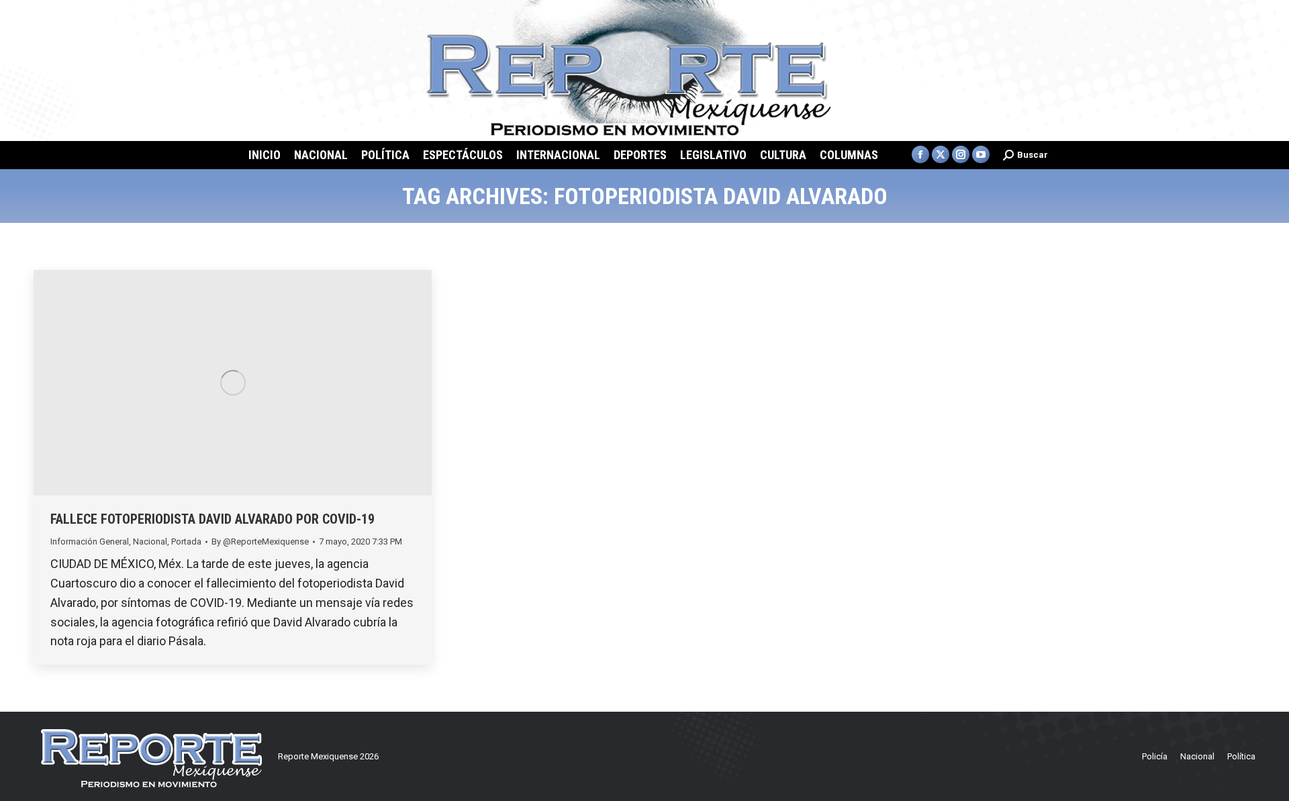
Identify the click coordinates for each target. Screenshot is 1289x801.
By (260, 541)
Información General (89, 541)
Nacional (150, 541)
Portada (186, 541)
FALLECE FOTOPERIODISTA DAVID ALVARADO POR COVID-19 (212, 519)
